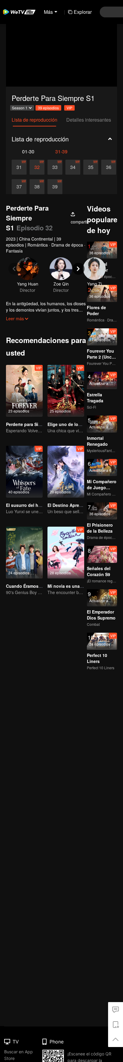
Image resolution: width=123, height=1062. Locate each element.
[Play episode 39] (54, 186)
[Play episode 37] (19, 186)
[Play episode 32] (37, 167)
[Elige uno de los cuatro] (65, 391)
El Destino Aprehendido (71, 505)
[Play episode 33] (54, 167)
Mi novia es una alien (69, 586)
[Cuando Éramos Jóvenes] (24, 552)
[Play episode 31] (19, 167)
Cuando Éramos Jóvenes (31, 586)
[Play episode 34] (72, 167)
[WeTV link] (19, 12)
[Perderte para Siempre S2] (24, 391)
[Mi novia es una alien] (65, 552)
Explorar (83, 11)
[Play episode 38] (37, 186)
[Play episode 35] (90, 167)
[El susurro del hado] (24, 472)
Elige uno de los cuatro (71, 424)
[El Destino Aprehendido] (65, 472)
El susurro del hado (26, 505)
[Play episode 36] (108, 167)
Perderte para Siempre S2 (31, 424)
